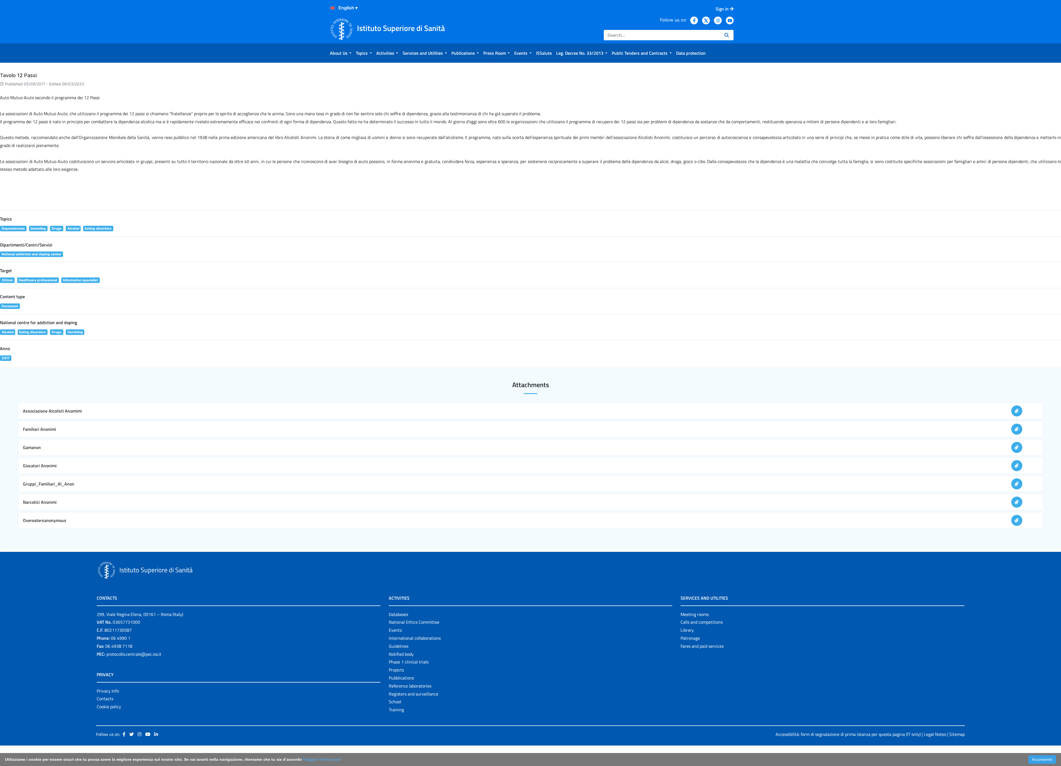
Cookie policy (109, 706)
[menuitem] (341, 53)
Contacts (105, 698)
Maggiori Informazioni (322, 759)
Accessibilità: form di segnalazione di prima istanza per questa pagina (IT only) (848, 734)
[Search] (726, 35)
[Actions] (332, 8)
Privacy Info (108, 691)
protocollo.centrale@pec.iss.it (133, 654)
